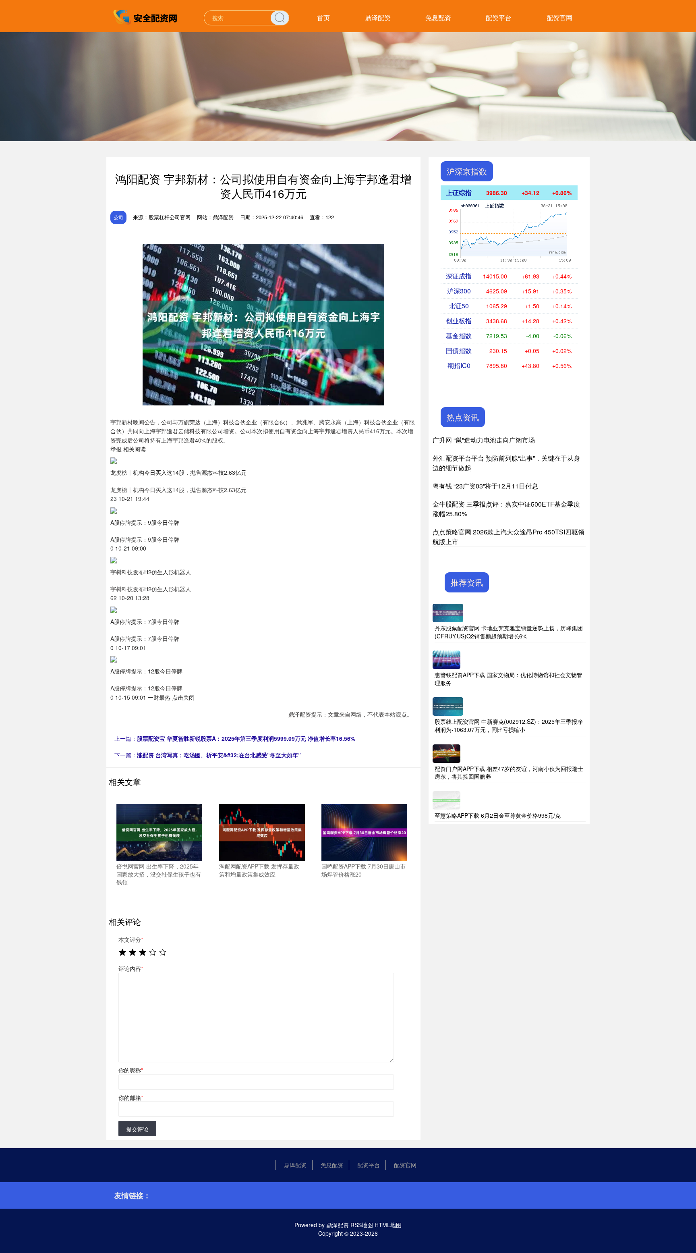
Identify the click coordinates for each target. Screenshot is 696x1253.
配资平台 (499, 17)
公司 (118, 217)
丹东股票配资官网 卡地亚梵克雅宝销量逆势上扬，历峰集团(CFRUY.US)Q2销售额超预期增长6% (509, 632)
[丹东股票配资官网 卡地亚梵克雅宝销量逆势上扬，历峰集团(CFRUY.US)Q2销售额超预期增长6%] (448, 612)
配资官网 (559, 17)
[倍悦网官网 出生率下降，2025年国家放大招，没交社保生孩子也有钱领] (159, 832)
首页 (323, 17)
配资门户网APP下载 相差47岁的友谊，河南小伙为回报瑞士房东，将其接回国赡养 (509, 773)
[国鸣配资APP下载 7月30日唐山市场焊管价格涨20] (364, 832)
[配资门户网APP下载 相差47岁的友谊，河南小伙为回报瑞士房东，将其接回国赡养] (446, 752)
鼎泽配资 (378, 17)
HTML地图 (388, 1225)
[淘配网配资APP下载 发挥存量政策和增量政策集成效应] (262, 832)
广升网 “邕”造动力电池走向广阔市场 (484, 440)
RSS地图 (361, 1225)
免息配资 (438, 17)
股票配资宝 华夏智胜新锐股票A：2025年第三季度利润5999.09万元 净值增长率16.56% (246, 738)
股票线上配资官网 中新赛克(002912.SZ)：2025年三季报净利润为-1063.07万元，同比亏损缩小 (509, 725)
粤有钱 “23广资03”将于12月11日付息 (485, 485)
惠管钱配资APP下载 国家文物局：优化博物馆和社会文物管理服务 (508, 679)
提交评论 (137, 1129)
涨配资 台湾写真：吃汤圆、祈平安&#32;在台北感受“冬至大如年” (219, 755)
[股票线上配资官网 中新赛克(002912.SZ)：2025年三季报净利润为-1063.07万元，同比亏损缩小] (448, 706)
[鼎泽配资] (145, 17)
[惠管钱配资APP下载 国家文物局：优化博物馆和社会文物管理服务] (446, 659)
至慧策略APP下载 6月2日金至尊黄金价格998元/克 (498, 815)
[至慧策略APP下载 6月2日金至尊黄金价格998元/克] (446, 799)
